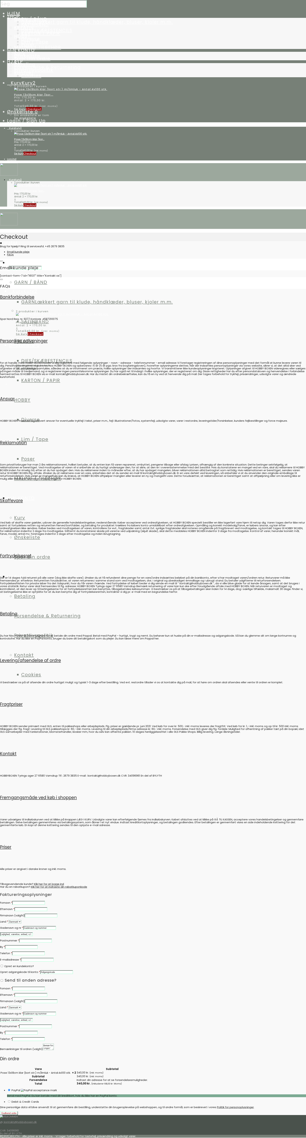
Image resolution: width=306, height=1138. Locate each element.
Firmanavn (12, 915)
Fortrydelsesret (15, 556)
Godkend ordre (8, 1113)
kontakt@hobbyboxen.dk (20, 1122)
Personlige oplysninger (24, 341)
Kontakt (24, 655)
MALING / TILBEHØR (37, 47)
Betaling (24, 596)
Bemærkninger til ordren (21, 1049)
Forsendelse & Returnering (47, 616)
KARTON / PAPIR (40, 33)
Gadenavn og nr (11, 928)
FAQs (10, 254)
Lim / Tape (34, 439)
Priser (5, 847)
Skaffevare (11, 501)
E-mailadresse (10, 959)
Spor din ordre (32, 59)
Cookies (31, 76)
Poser (28, 459)
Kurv (19, 518)
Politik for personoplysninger (235, 1107)
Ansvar (7, 399)
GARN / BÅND (30, 282)
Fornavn (6, 903)
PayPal (16, 1090)
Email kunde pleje (18, 252)
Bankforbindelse (17, 297)
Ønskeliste (27, 537)
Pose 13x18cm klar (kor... (33, 94)
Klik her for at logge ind (49, 884)
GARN (97, 22)
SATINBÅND (35, 25)
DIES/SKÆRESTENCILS (46, 361)
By (2, 947)
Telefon (6, 953)
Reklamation (13, 443)
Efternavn (7, 909)
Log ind (11, 159)
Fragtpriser (11, 704)
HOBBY (22, 400)
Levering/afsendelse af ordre (30, 660)
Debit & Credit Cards (25, 1102)
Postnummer (9, 940)
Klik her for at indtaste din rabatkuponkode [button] (59, 887)
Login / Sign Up (26, 121)
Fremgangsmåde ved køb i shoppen (38, 797)
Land (4, 921)
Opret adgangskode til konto (20, 972)
